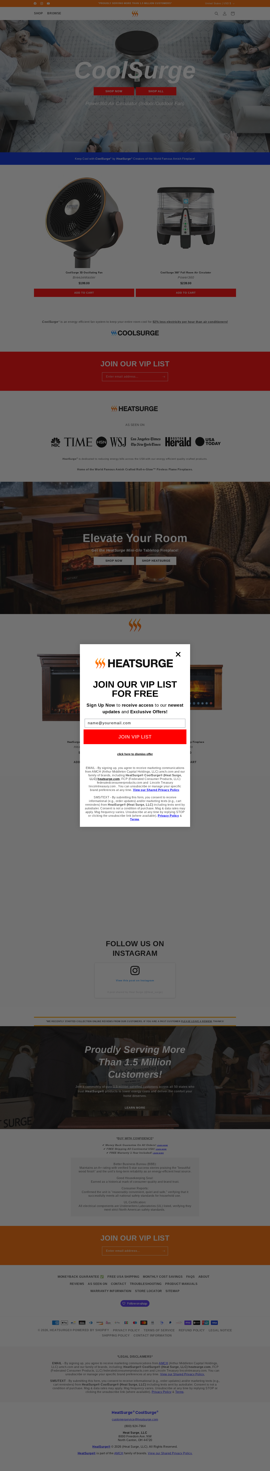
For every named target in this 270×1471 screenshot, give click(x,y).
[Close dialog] (178, 654)
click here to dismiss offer (135, 754)
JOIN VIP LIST (135, 737)
